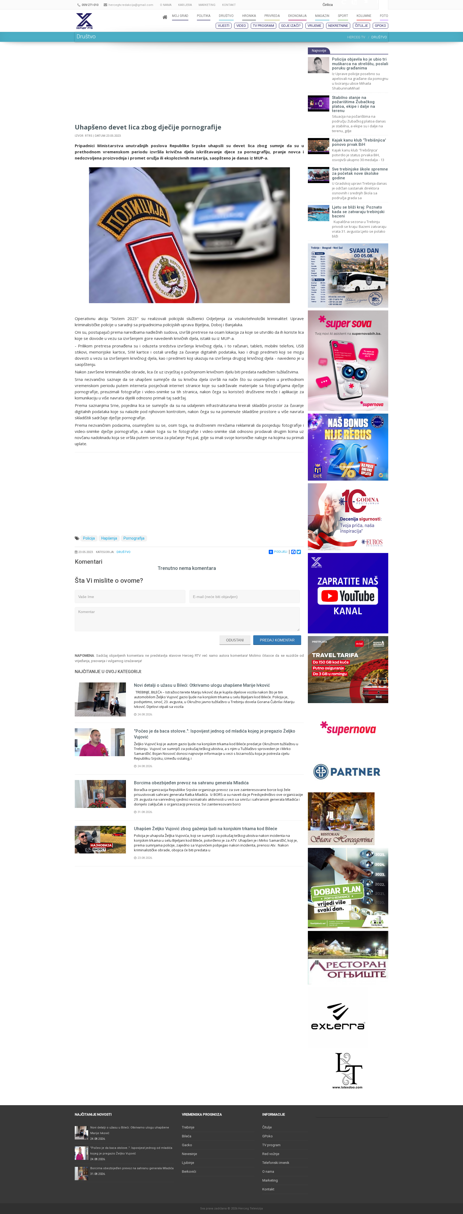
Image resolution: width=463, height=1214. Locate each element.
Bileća (186, 1136)
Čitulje (361, 26)
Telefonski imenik (275, 1163)
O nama (268, 1172)
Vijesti (223, 26)
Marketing (270, 1180)
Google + (340, 4)
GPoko (380, 26)
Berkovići (189, 1172)
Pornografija (134, 538)
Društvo (123, 552)
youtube (351, 4)
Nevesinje (189, 1154)
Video (241, 26)
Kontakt (268, 1189)
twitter (362, 4)
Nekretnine (338, 26)
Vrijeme (314, 26)
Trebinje (188, 1127)
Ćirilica (328, 5)
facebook (373, 4)
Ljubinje (188, 1163)
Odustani (235, 640)
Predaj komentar (277, 640)
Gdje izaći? (291, 26)
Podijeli (280, 552)
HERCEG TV (356, 37)
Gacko (187, 1145)
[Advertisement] (189, 84)
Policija (89, 538)
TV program (263, 26)
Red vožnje (270, 1154)
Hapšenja (109, 538)
